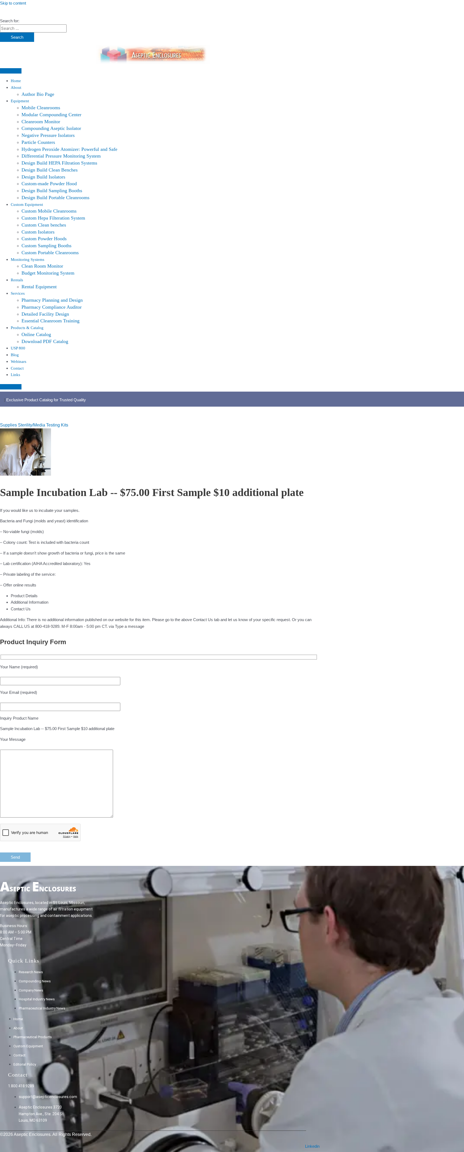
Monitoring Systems (27, 259)
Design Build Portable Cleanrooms (55, 197)
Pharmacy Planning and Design (52, 300)
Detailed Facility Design (45, 314)
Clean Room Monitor (42, 266)
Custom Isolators (38, 232)
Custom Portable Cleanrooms (50, 252)
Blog (15, 355)
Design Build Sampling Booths (51, 190)
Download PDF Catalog (44, 341)
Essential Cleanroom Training (50, 320)
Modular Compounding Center (51, 114)
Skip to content (13, 3)
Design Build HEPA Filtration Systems (59, 163)
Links (15, 375)
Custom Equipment (27, 204)
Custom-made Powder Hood (49, 183)
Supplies (9, 425)
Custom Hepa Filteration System (53, 218)
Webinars (18, 361)
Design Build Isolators (43, 177)
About (16, 87)
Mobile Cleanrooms (40, 107)
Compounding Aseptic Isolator (51, 128)
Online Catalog (36, 334)
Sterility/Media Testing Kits (43, 425)
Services (18, 293)
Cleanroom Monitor (40, 121)
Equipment (20, 101)
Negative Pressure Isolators (48, 135)
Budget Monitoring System (47, 273)
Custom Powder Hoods (44, 238)
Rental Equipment (39, 286)
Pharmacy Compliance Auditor (51, 307)
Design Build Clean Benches (49, 170)
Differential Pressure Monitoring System (61, 156)
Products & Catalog (27, 328)
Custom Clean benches (43, 225)
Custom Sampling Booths (46, 245)
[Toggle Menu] (10, 71)
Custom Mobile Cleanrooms (49, 211)
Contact (17, 368)
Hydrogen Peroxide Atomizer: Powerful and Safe (69, 149)
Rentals (17, 280)
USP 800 (18, 348)
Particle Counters (38, 142)
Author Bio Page (37, 94)
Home (16, 81)
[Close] (10, 386)
